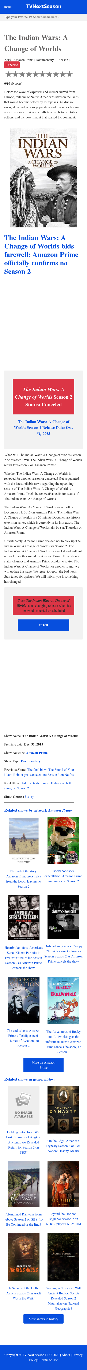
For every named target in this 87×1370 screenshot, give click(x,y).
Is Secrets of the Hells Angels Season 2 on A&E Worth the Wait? (23, 1293)
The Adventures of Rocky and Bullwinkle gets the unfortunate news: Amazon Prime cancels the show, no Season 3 (63, 1041)
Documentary (31, 761)
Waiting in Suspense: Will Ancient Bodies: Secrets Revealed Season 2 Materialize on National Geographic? (63, 1298)
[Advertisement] (43, 323)
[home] (43, 7)
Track (43, 625)
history (29, 796)
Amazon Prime (37, 752)
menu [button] (8, 6)
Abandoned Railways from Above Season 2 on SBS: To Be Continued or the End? (24, 1219)
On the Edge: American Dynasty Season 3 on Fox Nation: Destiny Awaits (63, 1145)
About (66, 1354)
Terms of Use (49, 1360)
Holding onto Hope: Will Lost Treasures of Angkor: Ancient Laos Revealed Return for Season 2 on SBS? (23, 1142)
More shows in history (43, 1319)
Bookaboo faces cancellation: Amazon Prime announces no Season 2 (63, 876)
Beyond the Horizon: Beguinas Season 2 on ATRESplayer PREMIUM (63, 1218)
